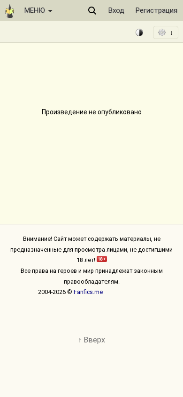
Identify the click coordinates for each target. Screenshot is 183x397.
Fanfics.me (88, 291)
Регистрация (156, 10)
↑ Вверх (91, 339)
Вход (116, 10)
